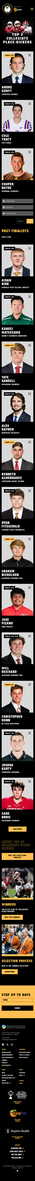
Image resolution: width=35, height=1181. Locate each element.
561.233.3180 (5, 1037)
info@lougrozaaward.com (9, 1039)
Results (20, 221)
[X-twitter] (7, 1044)
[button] (32, 9)
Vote (30, 221)
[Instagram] (12, 1044)
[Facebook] (3, 1044)
